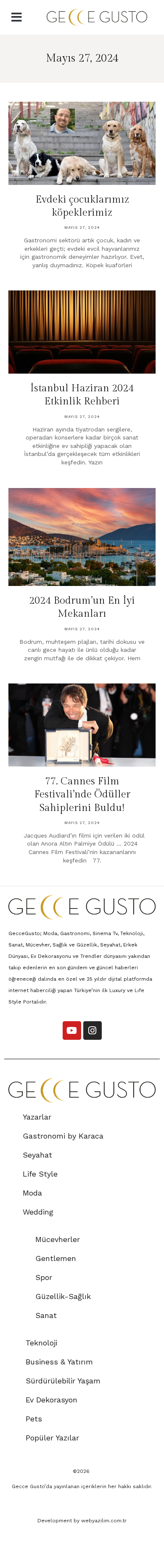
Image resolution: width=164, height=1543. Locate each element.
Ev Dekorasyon (51, 1399)
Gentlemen (55, 1258)
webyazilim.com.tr (104, 1521)
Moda (32, 1192)
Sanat (46, 1315)
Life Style (40, 1173)
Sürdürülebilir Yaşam (63, 1380)
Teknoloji (41, 1342)
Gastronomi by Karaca (63, 1135)
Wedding (38, 1211)
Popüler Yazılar (52, 1437)
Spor (43, 1277)
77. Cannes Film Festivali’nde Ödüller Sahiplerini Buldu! (82, 795)
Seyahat (37, 1154)
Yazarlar (37, 1116)
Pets (34, 1418)
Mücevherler (57, 1239)
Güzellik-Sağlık (63, 1296)
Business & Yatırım (59, 1361)
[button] (16, 17)
